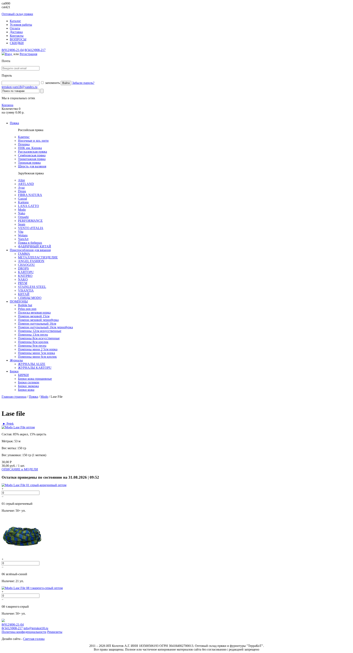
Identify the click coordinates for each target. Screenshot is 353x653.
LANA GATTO (28, 206)
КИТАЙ (23, 294)
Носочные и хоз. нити (33, 140)
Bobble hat (25, 305)
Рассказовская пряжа (32, 151)
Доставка (16, 32)
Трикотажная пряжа (32, 159)
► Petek (8, 423)
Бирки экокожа (28, 386)
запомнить (52, 83)
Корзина (7, 105)
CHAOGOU (26, 264)
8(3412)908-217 (35, 50)
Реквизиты (54, 632)
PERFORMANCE (30, 220)
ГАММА (24, 253)
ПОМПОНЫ (19, 301)
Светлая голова (34, 639)
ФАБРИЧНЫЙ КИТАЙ (34, 246)
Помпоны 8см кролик (33, 342)
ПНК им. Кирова (30, 148)
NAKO (23, 279)
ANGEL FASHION (31, 261)
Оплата (15, 28)
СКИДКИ (17, 43)
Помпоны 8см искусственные (39, 338)
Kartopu (23, 202)
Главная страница (14, 396)
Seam (21, 224)
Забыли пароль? (83, 83)
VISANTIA (26, 290)
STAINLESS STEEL (32, 287)
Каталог (15, 21)
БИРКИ (23, 375)
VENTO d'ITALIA (30, 228)
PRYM (22, 283)
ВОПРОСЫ (18, 39)
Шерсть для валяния (32, 166)
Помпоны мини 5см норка (36, 353)
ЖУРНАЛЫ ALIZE (31, 364)
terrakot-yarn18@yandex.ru (19, 87)
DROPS (23, 268)
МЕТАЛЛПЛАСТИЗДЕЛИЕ (38, 257)
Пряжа (14, 123)
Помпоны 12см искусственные (39, 331)
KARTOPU (26, 272)
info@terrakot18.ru (35, 628)
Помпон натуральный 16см (37, 323)
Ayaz (21, 187)
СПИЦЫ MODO (29, 298)
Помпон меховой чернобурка (38, 320)
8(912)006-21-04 (13, 50)
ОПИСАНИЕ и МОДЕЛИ (20, 469)
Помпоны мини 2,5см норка (37, 349)
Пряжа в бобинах (30, 242)
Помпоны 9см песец (32, 345)
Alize (21, 180)
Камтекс (24, 137)
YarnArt (23, 239)
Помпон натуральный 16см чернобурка (45, 327)
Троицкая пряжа (29, 162)
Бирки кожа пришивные (35, 378)
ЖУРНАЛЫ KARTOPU (34, 367)
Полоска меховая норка (34, 312)
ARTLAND (26, 184)
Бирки (14, 371)
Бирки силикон (28, 382)
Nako (21, 213)
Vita (20, 231)
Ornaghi (23, 217)
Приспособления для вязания (30, 250)
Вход (9, 54)
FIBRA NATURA (30, 195)
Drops (22, 191)
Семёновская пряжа (32, 155)
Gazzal (22, 198)
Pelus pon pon (27, 309)
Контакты (16, 35)
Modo (22, 209)
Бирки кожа (26, 389)
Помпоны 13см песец (33, 334)
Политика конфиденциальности (24, 632)
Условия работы (21, 24)
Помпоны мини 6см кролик (37, 356)
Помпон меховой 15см (33, 316)
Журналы (16, 360)
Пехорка (24, 144)
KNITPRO (25, 275)
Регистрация (28, 54)
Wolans (23, 235)
